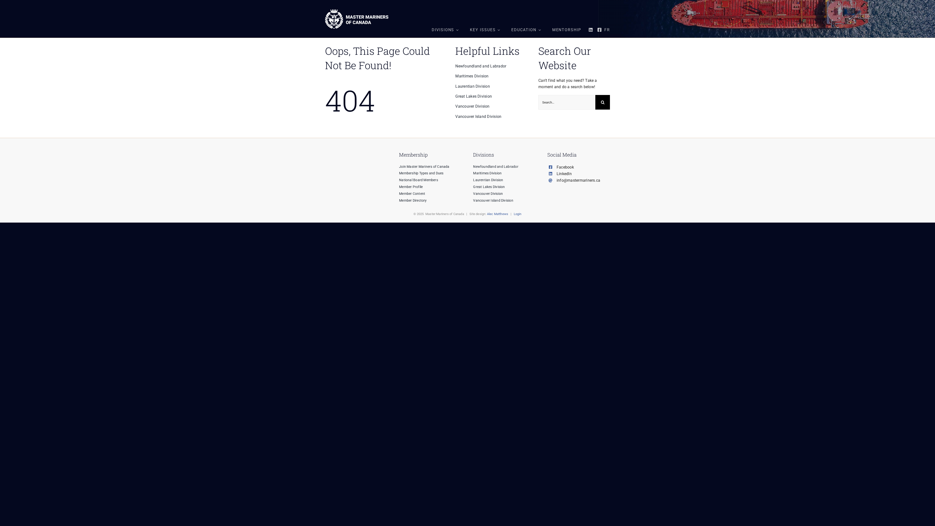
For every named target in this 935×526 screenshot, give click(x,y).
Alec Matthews (497, 214)
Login (518, 214)
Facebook (565, 167)
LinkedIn (564, 173)
